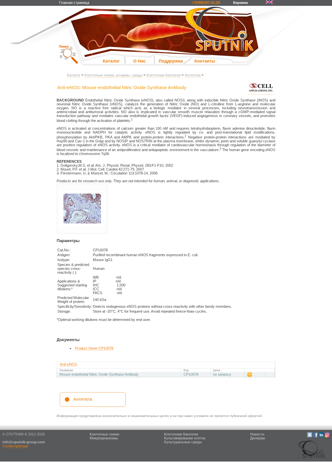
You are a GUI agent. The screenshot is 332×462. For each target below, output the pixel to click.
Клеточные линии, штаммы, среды (113, 75)
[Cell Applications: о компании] (261, 93)
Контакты (204, 61)
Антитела (193, 75)
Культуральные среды (183, 442)
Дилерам (257, 438)
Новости (257, 434)
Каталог (111, 61)
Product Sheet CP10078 (94, 348)
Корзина (241, 3)
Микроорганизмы (104, 438)
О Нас (139, 61)
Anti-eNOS (68, 364)
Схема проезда (15, 446)
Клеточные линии (104, 434)
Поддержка (166, 61)
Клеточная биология (164, 75)
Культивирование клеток (184, 438)
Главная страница (74, 3)
